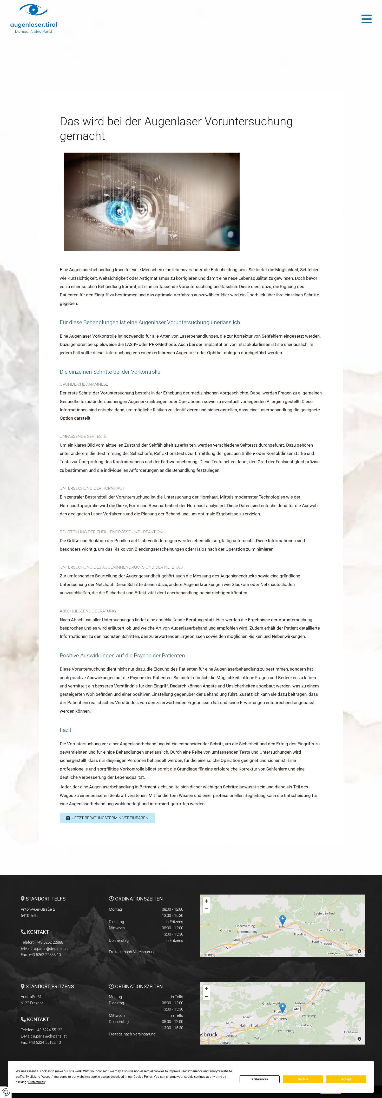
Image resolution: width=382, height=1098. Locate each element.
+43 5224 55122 (48, 1030)
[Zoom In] (206, 901)
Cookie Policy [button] (143, 1077)
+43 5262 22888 (49, 942)
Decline (303, 1079)
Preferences (260, 1079)
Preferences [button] (36, 1082)
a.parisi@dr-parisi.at (51, 948)
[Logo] (47, 19)
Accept (346, 1079)
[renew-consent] (6, 1092)
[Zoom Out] (206, 909)
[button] (236, 19)
